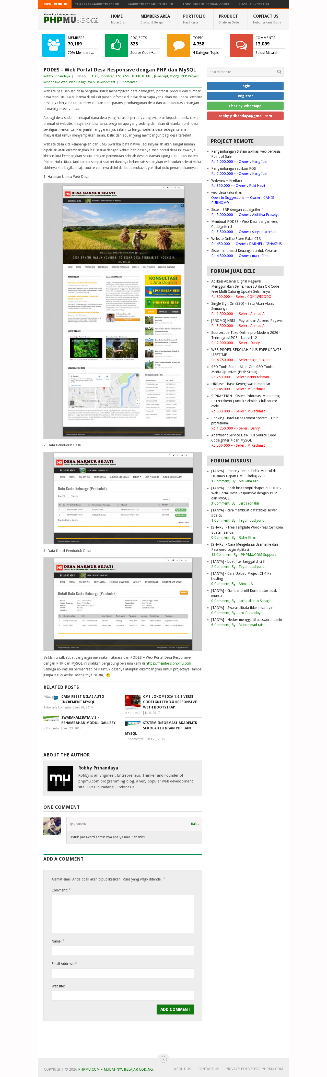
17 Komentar (134, 739)
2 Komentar (133, 713)
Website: (58, 986)
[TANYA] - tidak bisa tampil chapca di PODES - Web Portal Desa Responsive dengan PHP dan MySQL (247, 493)
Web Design (78, 82)
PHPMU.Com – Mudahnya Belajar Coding (115, 1069)
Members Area (155, 19)
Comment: (61, 890)
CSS (119, 76)
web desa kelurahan (226, 192)
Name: (58, 941)
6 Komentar (51, 728)
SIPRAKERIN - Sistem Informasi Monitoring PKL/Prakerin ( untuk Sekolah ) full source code (245, 401)
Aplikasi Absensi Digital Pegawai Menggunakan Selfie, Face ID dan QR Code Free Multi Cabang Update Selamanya (245, 286)
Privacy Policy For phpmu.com (254, 1069)
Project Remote (232, 141)
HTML (136, 76)
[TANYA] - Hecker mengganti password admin (246, 620)
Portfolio (194, 19)
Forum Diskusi (231, 461)
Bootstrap (107, 76)
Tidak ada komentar (57, 707)
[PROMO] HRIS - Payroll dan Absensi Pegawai (247, 321)
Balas (195, 824)
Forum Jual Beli (233, 271)
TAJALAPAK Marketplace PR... (98, 4)
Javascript (161, 76)
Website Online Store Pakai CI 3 (236, 239)
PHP (184, 76)
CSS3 (127, 76)
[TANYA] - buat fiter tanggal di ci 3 (238, 561)
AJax (94, 76)
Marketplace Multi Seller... (152, 4)
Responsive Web (55, 82)
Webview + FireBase (226, 180)
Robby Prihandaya (56, 76)
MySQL (175, 76)
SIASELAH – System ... (255, 4)
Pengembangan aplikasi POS (233, 168)
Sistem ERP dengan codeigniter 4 (237, 209)
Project (193, 76)
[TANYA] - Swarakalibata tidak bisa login (242, 608)
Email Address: (64, 963)
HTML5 (147, 76)
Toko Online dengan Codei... (207, 4)
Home (119, 19)
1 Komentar (128, 82)
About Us (182, 1069)
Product (229, 19)
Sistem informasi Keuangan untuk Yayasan (244, 251)
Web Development (101, 82)
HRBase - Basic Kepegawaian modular (240, 384)
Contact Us (267, 19)
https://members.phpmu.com (168, 663)
